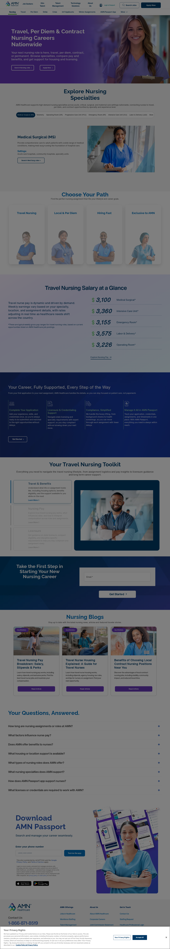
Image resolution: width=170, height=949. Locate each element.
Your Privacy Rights (122, 937)
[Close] (166, 937)
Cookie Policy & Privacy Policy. (27, 945)
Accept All (140, 937)
